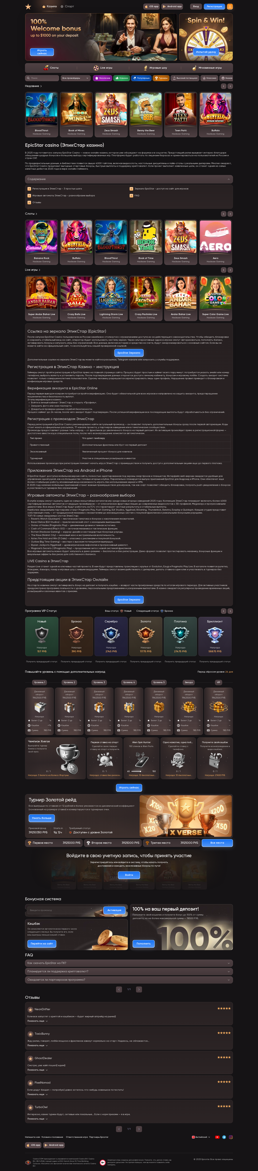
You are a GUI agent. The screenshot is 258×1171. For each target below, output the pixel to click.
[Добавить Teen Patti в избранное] (193, 96)
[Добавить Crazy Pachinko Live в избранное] (158, 280)
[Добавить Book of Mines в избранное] (88, 96)
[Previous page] (119, 1129)
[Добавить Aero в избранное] (227, 224)
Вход (196, 6)
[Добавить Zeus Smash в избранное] (123, 96)
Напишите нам (32, 1137)
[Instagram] (231, 1137)
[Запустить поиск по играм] (28, 78)
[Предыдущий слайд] (223, 86)
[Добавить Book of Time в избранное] (158, 224)
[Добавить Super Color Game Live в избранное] (227, 280)
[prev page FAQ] (119, 989)
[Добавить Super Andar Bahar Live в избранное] (53, 280)
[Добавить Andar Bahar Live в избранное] (193, 280)
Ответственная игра (77, 1137)
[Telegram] (224, 1137)
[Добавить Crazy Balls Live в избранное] (88, 280)
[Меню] (230, 7)
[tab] (51, 68)
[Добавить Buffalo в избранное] (227, 96)
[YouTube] (217, 1137)
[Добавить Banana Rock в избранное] (53, 224)
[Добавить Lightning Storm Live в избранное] (123, 280)
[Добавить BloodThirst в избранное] (53, 96)
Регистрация (214, 6)
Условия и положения (52, 1137)
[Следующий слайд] (230, 86)
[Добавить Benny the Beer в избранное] (158, 96)
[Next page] (139, 1129)
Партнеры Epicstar (98, 1137)
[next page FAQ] (139, 989)
